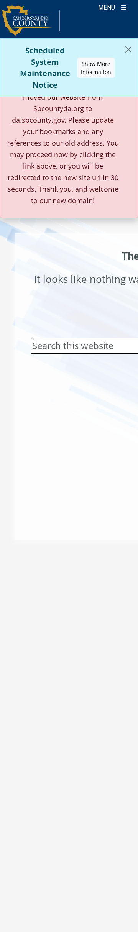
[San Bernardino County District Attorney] (31, 24)
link (28, 166)
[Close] (128, 49)
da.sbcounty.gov (38, 120)
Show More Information (96, 67)
